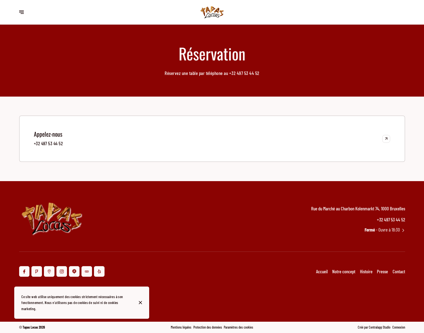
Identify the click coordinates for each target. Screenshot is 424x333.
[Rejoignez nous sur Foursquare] (36, 271)
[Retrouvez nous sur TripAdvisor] (86, 271)
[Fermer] (140, 302)
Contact (399, 271)
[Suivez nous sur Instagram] (61, 271)
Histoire (366, 271)
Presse (382, 271)
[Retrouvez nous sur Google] (49, 271)
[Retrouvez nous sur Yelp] (99, 271)
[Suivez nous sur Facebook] (24, 271)
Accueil (322, 271)
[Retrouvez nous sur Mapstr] (74, 271)
